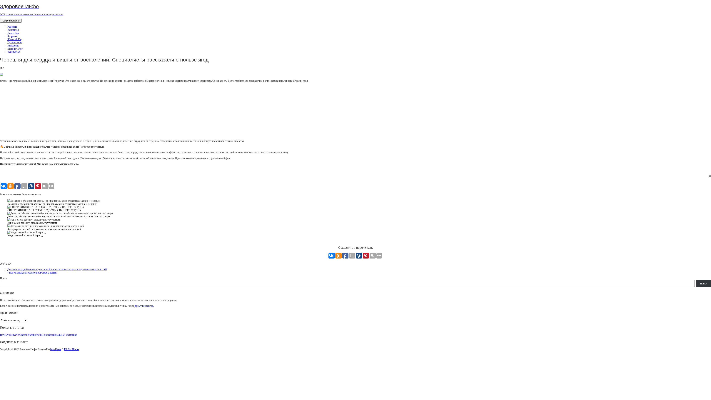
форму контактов (143, 305)
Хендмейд (13, 29)
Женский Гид (14, 39)
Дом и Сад (13, 33)
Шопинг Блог (15, 48)
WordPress (55, 349)
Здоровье (12, 36)
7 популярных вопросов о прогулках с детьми (32, 272)
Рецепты (12, 26)
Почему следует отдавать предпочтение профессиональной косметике (38, 334)
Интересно (13, 45)
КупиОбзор (13, 52)
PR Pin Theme (71, 349)
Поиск (3, 278)
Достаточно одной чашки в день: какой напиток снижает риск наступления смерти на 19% (57, 269)
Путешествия (14, 42)
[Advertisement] (355, 111)
